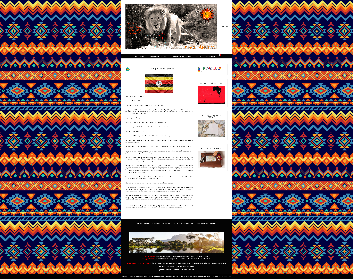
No (222, 276)
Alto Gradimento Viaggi (166, 258)
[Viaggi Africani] (171, 26)
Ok (220, 276)
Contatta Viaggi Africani (205, 56)
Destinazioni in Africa (158, 56)
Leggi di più (227, 276)
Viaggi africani (138, 56)
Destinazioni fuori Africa (181, 56)
